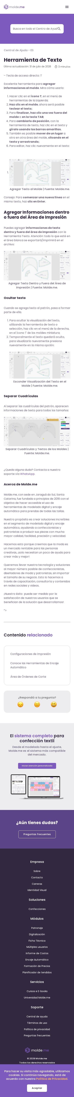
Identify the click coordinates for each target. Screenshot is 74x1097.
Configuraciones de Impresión (30, 654)
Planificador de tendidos (37, 972)
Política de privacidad (37, 1029)
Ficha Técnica (37, 940)
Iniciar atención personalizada (37, 765)
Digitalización (37, 934)
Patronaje (37, 928)
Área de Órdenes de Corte (28, 677)
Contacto (37, 877)
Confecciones (37, 909)
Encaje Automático (37, 959)
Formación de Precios (37, 966)
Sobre (37, 871)
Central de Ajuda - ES (19, 50)
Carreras (37, 884)
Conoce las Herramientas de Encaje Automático (34, 665)
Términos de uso (37, 1023)
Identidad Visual (37, 890)
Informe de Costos (37, 953)
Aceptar (37, 1088)
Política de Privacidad (51, 1079)
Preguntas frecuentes (37, 834)
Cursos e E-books (37, 991)
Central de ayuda (37, 1016)
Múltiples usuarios (37, 947)
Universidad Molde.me (37, 997)
